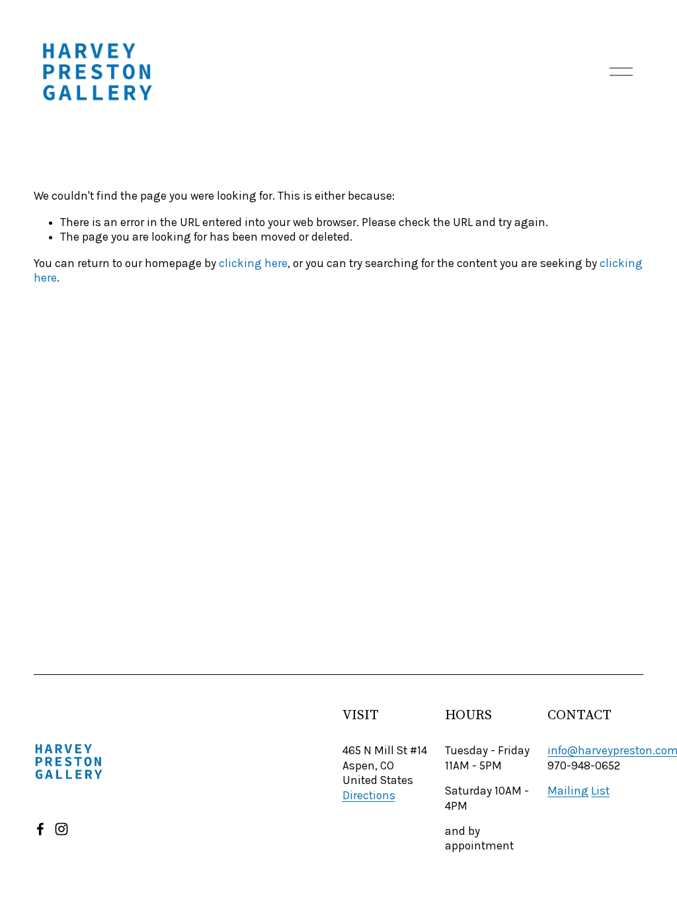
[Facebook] (40, 829)
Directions (368, 795)
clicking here (253, 263)
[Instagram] (61, 829)
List (600, 790)
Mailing (567, 790)
